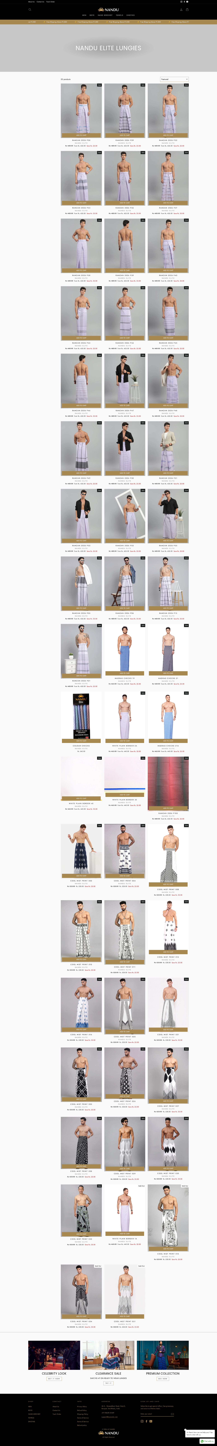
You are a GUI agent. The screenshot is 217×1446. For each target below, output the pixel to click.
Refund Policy (82, 1410)
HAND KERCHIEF (105, 15)
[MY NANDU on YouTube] (151, 1421)
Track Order (50, 2)
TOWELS (119, 15)
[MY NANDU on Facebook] (146, 1421)
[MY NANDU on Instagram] (142, 1421)
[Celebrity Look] (54, 1355)
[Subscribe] (172, 1414)
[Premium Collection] (163, 1355)
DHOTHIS (131, 15)
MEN (84, 15)
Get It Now (54, 1379)
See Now (162, 1379)
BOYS (92, 15)
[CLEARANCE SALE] (108, 1355)
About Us (31, 2)
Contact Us (40, 2)
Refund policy (82, 1425)
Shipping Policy (82, 1414)
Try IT (108, 1383)
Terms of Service (83, 1418)
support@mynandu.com (110, 1417)
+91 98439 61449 (108, 1413)
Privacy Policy (82, 1406)
